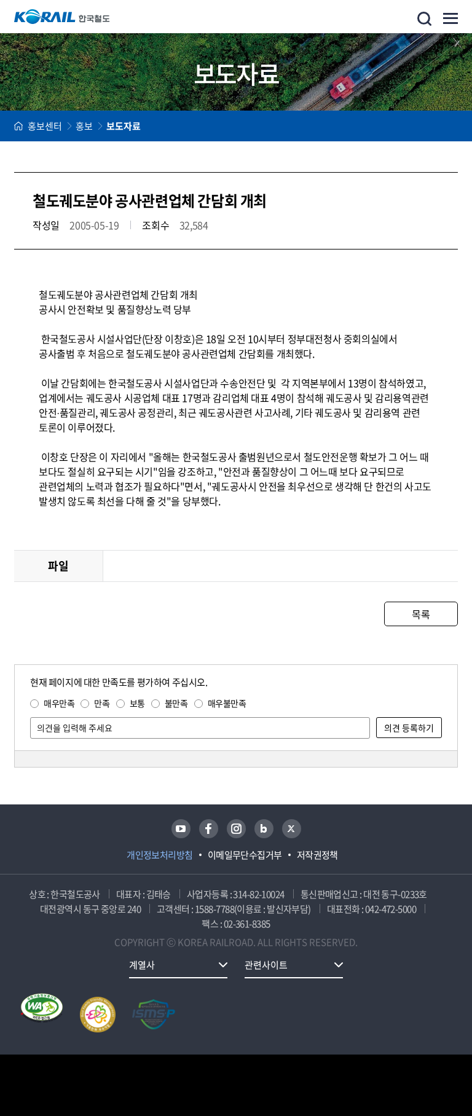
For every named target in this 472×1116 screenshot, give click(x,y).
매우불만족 (227, 703)
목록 (421, 614)
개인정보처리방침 (160, 855)
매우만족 (59, 703)
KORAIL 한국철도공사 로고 (62, 16)
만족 (101, 703)
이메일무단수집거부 (245, 855)
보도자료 (123, 126)
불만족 (176, 703)
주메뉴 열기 (450, 18)
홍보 (84, 126)
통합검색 (424, 19)
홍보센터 (45, 126)
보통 (137, 703)
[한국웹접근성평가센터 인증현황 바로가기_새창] (41, 1014)
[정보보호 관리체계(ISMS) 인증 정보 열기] (153, 1014)
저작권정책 (317, 855)
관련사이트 (266, 965)
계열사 (142, 965)
